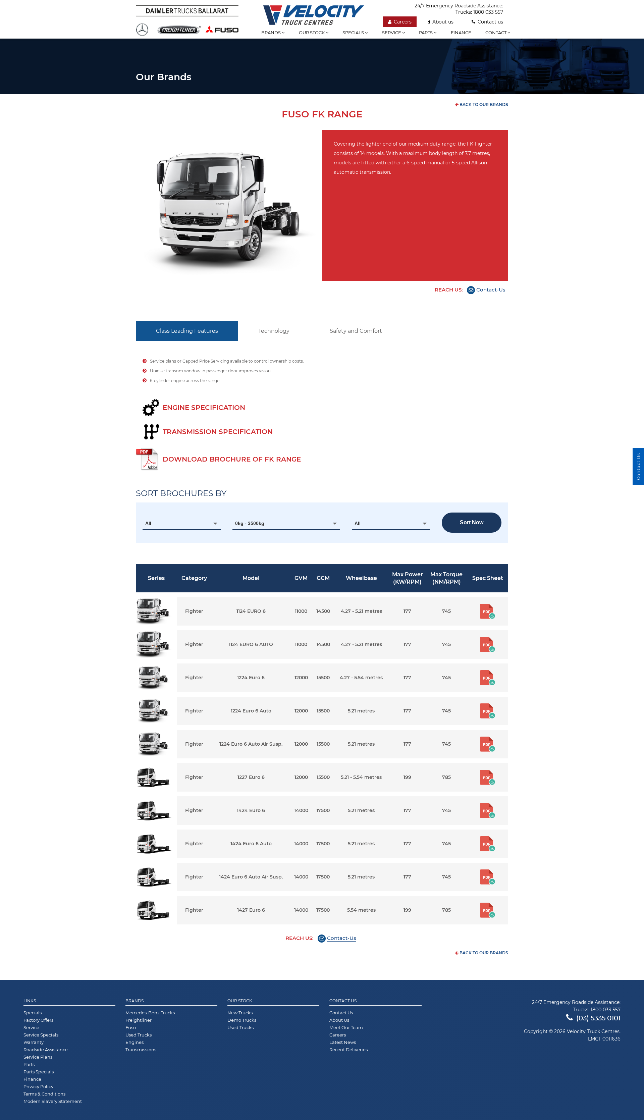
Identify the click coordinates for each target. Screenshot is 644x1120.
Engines (134, 1042)
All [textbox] (148, 523)
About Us (339, 1020)
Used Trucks (138, 1034)
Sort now (471, 522)
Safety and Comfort (356, 331)
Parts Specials (38, 1071)
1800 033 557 (488, 12)
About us (442, 22)
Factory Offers (38, 1020)
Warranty (33, 1042)
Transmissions (140, 1049)
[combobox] (182, 523)
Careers (403, 22)
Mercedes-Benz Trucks (150, 1012)
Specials (353, 32)
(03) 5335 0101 (598, 1018)
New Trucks (240, 1012)
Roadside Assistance (45, 1049)
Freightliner (138, 1020)
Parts (426, 32)
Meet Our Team (346, 1027)
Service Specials (40, 1034)
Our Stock (239, 1001)
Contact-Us (490, 289)
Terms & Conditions (44, 1094)
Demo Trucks (241, 1020)
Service (392, 32)
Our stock (312, 32)
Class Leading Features (187, 331)
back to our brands (483, 104)
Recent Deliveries (348, 1049)
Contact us (490, 22)
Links (29, 1001)
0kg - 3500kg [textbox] (249, 523)
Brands (271, 32)
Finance (461, 32)
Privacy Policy (38, 1086)
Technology (273, 331)
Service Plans (37, 1057)
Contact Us (343, 1001)
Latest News (342, 1042)
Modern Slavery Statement (52, 1101)
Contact (496, 32)
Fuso (130, 1027)
